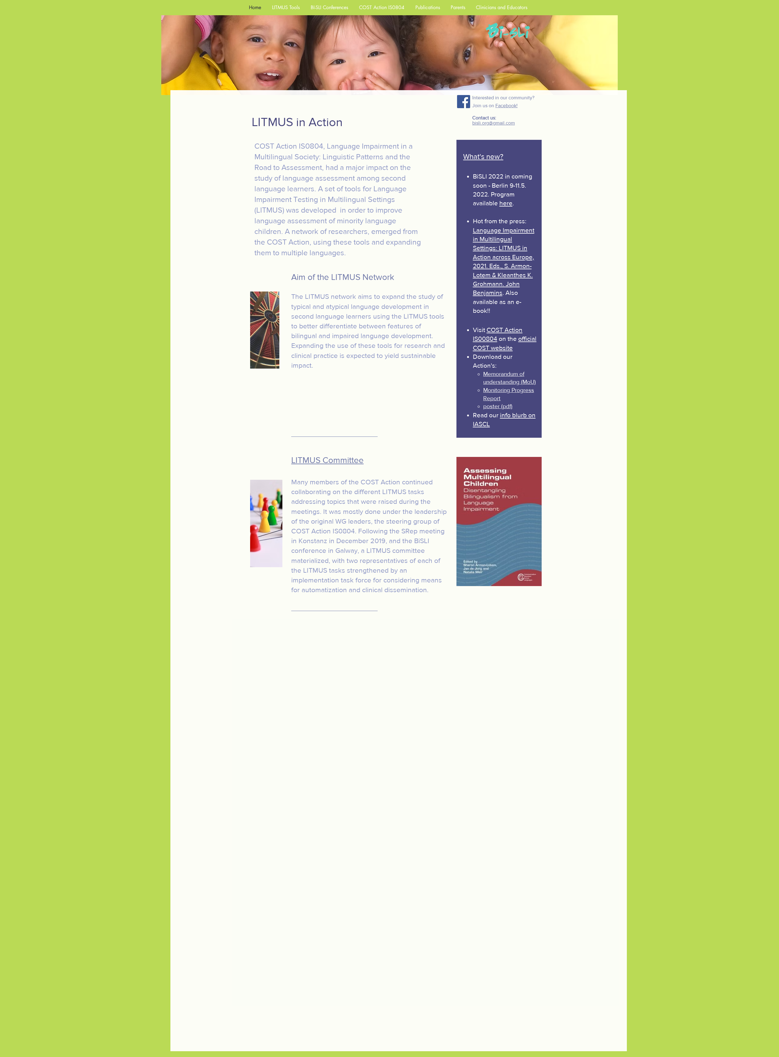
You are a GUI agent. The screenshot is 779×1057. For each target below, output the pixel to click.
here (505, 203)
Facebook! (506, 105)
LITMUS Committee (327, 460)
